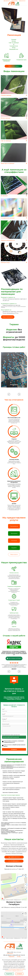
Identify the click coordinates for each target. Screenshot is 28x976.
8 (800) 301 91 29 (15, 857)
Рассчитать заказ (13, 66)
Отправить (14, 749)
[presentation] (9, 394)
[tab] (10, 952)
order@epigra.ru (14, 861)
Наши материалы (8, 317)
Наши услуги (14, 554)
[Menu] (2, 3)
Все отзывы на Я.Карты (14, 658)
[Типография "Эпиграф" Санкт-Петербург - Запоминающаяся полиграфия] (14, 4)
